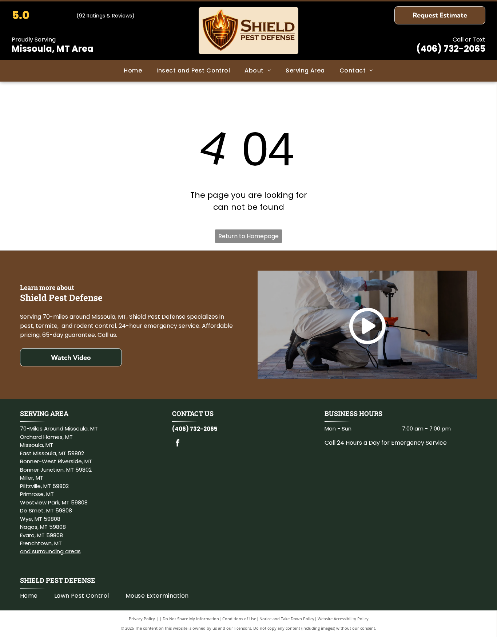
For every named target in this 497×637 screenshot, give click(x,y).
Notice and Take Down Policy (286, 618)
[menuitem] (132, 70)
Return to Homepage (248, 236)
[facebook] (177, 443)
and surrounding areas (50, 551)
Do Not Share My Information (191, 618)
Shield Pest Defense (57, 580)
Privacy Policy (142, 618)
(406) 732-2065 (450, 49)
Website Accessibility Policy (343, 618)
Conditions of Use (239, 618)
